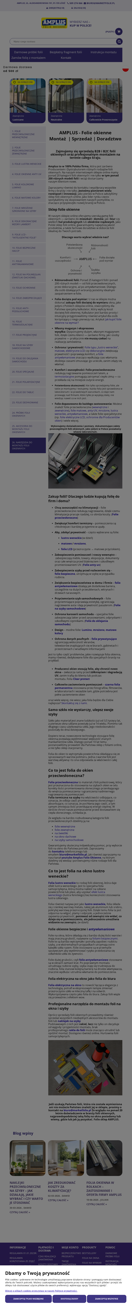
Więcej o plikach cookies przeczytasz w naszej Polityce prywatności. (41, 1290)
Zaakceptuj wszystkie (106, 1298)
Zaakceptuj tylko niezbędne (28, 1298)
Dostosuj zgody (69, 1298)
